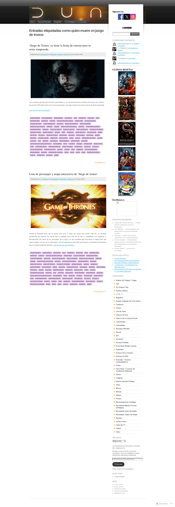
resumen (72, 144)
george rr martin (35, 132)
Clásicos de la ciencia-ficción (127, 318)
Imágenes (53, 54)
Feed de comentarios (121, 491)
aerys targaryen (47, 118)
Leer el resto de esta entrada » (39, 110)
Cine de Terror (121, 311)
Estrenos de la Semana (124, 353)
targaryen (80, 149)
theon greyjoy (34, 152)
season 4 (95, 146)
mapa (71, 138)
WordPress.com (119, 493)
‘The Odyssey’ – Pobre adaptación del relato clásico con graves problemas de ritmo (126, 231)
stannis (67, 149)
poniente (84, 141)
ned (39, 141)
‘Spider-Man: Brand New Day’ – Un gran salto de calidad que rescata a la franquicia (127, 225)
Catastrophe (44, 54)
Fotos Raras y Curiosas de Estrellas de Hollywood (125, 370)
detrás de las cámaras (37, 126)
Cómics (118, 308)
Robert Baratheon (54, 146)
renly (65, 144)
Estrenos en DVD (122, 356)
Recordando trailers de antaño (126, 415)
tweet (72, 152)
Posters (118, 399)
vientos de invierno (93, 152)
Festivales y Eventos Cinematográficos (123, 361)
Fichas (118, 365)
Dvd (117, 336)
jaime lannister (80, 132)
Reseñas (119, 418)
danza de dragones (71, 124)
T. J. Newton (44, 179)
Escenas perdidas (122, 342)
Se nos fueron (121, 421)
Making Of (54, 138)
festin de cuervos (68, 129)
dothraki (49, 126)
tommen (44, 152)
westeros (49, 155)
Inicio (32, 22)
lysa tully (33, 138)
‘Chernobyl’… (132, 58)
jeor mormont (91, 132)
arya (75, 118)
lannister (71, 135)
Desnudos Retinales (123, 329)
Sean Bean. (78, 146)
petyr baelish (75, 141)
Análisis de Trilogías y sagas (126, 280)
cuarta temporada (49, 124)
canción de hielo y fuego (65, 121)
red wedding (57, 144)
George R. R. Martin (96, 129)
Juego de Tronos (52, 135)
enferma (81, 126)
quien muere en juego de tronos (40, 144)
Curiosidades (54, 179)
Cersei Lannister (90, 121)
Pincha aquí (118, 464)
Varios (118, 432)
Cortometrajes (121, 322)
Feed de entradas (120, 489)
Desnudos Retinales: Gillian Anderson (126, 263)
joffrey (100, 132)
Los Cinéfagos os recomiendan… (76, 22)
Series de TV (67, 54)
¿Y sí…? (119, 294)
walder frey (40, 155)
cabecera (45, 121)
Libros (118, 385)
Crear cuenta (118, 484)
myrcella (33, 141)
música (77, 138)
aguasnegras (58, 118)
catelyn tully (79, 121)
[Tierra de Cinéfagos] (121, 19)
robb (31, 146)
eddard (56, 126)
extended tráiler (35, 129)
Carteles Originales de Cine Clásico (128, 301)
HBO (63, 132)
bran (97, 118)
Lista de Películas (44, 22)
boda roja (91, 118)
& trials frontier (35, 118)
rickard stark (88, 144)
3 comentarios (99, 162)
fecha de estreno (55, 129)
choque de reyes (35, 124)
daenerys (60, 124)
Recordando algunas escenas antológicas (126, 407)
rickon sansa (98, 144)
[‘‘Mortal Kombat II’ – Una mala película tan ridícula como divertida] (126, 83)
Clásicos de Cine (122, 315)
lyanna (97, 135)
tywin (83, 152)
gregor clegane (48, 132)
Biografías (57, 22)
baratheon (82, 118)
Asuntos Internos (122, 291)
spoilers (59, 149)
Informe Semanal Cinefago (125, 381)
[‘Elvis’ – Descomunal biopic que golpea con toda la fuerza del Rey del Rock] (126, 108)
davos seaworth (85, 124)
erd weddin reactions (93, 126)
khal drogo (63, 135)
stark (73, 149)
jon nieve (33, 135)
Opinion (118, 395)
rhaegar (79, 144)
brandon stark (34, 121)
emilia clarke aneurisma (69, 126)
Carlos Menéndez (123, 43)
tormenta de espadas (55, 152)
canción (52, 121)
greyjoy (57, 132)
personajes (54, 141)
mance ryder (63, 138)
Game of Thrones (82, 129)
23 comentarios (99, 291)
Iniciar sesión (118, 487)
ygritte (56, 155)
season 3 (87, 146)
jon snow (41, 135)
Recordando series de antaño (126, 411)
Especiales (63, 179)
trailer (66, 152)
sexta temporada (49, 149)
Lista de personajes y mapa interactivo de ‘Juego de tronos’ (63, 174)
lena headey (80, 135)
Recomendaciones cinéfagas (126, 402)
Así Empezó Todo (122, 287)
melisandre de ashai (88, 138)
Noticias (60, 54)
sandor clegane (67, 146)
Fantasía (45, 129)
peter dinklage (64, 141)
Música (118, 388)
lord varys (90, 135)
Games (118, 374)
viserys (32, 155)
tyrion (78, 152)
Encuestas (119, 339)
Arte (117, 284)
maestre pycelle (43, 138)
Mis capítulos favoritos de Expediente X (127, 260)
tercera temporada (91, 149)
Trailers (118, 428)
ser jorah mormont (36, 149)
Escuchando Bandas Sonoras (126, 346)
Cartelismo (119, 304)
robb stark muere (41, 146)
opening (45, 141)
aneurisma (68, 118)
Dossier (118, 332)
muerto (100, 138)
